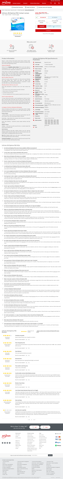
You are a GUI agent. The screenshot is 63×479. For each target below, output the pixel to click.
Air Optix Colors (48, 465)
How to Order (41, 434)
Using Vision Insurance (42, 442)
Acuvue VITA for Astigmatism (7, 465)
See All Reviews (18, 36)
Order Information (42, 436)
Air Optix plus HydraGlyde (36, 467)
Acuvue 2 (4, 462)
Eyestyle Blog (17, 443)
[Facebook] (5, 443)
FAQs (40, 448)
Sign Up (50, 455)
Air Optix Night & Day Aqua (21, 467)
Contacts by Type (30, 439)
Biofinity (33, 468)
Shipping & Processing (42, 440)
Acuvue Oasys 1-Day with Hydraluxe (52, 462)
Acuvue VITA (48, 464)
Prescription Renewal (42, 439)
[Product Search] (51, 3)
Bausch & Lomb (13, 10)
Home (3, 10)
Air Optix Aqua (19, 465)
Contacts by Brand (30, 436)
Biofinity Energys (49, 468)
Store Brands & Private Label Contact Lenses (32, 450)
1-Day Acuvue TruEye (49, 461)
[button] (0, 12)
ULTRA (33, 474)
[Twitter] (7, 443)
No (28, 339)
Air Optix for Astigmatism (7, 467)
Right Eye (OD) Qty (41, 20)
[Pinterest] (9, 443)
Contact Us (17, 446)
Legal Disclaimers (58, 477)
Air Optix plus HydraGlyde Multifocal (8, 468)
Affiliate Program (18, 445)
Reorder (44, 3)
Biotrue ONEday (49, 470)
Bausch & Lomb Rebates (31, 445)
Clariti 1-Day (4, 471)
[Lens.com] (6, 3)
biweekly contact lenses (13, 67)
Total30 (18, 474)
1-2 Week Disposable (20, 10)
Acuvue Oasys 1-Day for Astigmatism (38, 462)
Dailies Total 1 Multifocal (50, 471)
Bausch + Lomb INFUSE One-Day (22, 468)
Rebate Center (55, 187)
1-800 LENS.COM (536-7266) (19, 428)
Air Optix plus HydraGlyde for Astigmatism (53, 467)
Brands (25, 3)
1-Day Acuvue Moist (6, 461)
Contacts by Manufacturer (31, 437)
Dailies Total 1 (34, 471)
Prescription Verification (43, 437)
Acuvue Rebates (29, 442)
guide (46, 246)
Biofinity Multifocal (5, 470)
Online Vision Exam (35, 3)
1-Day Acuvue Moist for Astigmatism (23, 461)
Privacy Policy (52, 477)
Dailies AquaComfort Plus (21, 471)
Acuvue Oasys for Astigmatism (22, 464)
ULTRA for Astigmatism (50, 474)
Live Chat (50, 7)
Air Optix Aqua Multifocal (35, 465)
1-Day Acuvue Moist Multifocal (36, 461)
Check (48, 256)
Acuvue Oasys (19, 462)
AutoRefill (40, 446)
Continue (48, 30)
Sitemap (16, 448)
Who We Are (17, 442)
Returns (40, 443)
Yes (26, 339)
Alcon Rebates (29, 443)
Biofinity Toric (19, 470)
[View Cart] (58, 3)
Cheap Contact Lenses (30, 440)
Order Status (17, 434)
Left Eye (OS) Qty (55, 20)
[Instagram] (2, 443)
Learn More (52, 33)
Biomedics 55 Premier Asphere (37, 470)
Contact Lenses (16, 3)
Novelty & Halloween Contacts (32, 448)
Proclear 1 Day (5, 474)
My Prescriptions (18, 437)
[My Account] (54, 3)
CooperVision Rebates (30, 446)
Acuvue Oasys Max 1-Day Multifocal (37, 464)
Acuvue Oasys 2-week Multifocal (8, 464)
